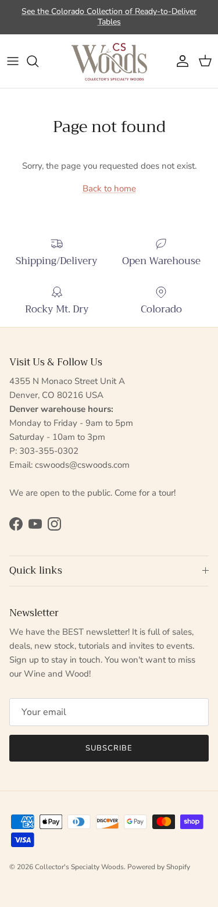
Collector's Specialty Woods (79, 867)
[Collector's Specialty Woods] (109, 61)
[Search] (38, 61)
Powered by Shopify (158, 867)
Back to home (109, 188)
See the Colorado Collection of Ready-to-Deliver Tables (109, 16)
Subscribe (109, 748)
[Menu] (13, 61)
